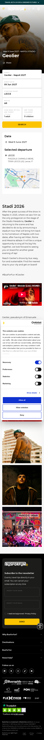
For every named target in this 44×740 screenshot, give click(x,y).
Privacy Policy (30, 614)
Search (22, 124)
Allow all (22, 400)
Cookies (39, 733)
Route (7, 101)
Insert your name (14, 590)
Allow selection (22, 407)
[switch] (38, 369)
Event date (9, 82)
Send (22, 622)
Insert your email (14, 603)
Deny (22, 415)
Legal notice (24, 733)
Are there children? (28, 111)
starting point (11, 91)
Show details (32, 393)
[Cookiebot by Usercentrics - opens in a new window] (31, 322)
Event (6, 72)
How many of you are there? (12, 111)
